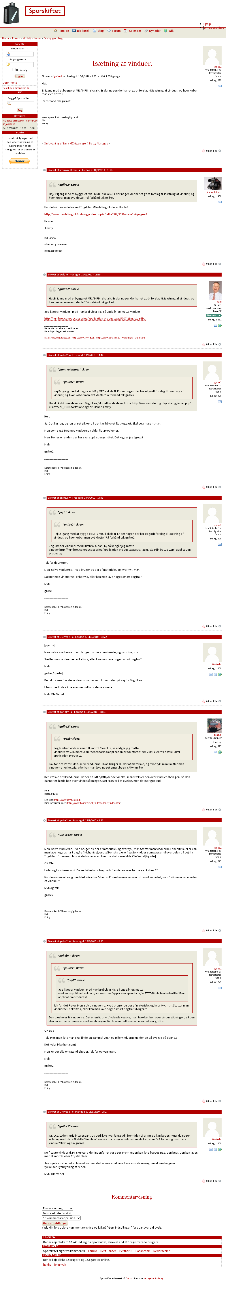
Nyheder (154, 31)
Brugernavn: (19, 48)
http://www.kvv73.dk (83, 337)
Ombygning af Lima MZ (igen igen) (66, 143)
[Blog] (215, 675)
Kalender (135, 31)
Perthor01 (126, 1251)
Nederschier (161, 1251)
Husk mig (21, 70)
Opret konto (10, 82)
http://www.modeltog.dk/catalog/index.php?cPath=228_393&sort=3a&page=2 (95, 214)
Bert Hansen (108, 1251)
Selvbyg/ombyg (53, 38)
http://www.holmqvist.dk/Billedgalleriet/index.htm (93, 802)
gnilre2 (218, 66)
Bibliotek (83, 31)
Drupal (129, 1278)
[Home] (34, 23)
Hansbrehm (143, 1251)
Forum (116, 31)
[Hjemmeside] (220, 326)
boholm (64, 711)
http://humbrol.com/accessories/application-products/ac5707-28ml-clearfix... (95, 318)
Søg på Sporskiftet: (19, 98)
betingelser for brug (153, 1278)
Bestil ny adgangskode (16, 88)
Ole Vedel (65, 636)
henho (47, 1265)
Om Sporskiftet (214, 28)
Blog (101, 31)
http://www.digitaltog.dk (57, 337)
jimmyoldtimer (68, 170)
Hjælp (207, 24)
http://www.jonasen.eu (108, 337)
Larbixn (93, 1251)
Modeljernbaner (32, 38)
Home (5, 38)
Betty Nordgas (98, 143)
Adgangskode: (19, 59)
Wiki (171, 31)
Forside (64, 31)
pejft (62, 274)
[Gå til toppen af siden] (220, 150)
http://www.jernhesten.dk (67, 799)
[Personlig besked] (220, 87)
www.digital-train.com (133, 337)
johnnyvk (60, 1265)
